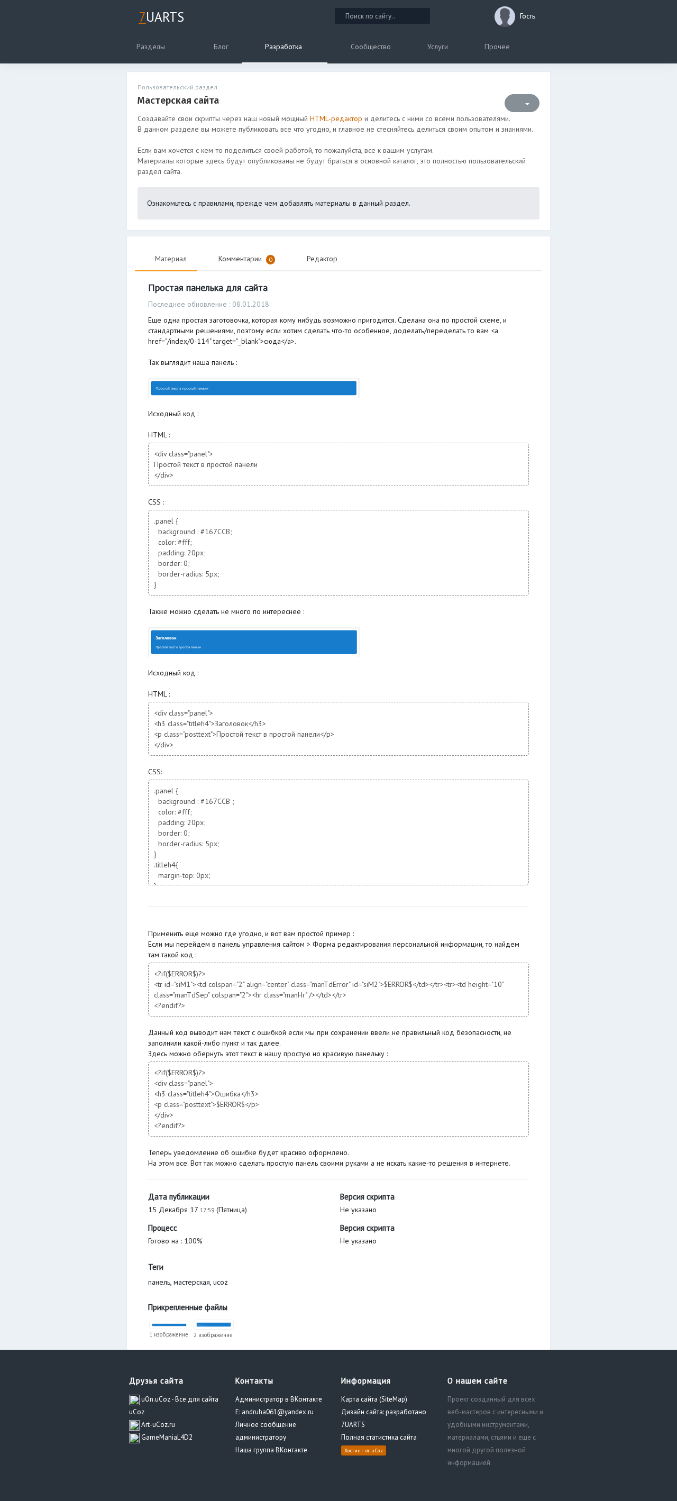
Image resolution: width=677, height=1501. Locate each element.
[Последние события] (452, 16)
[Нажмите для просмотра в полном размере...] (254, 387)
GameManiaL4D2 (166, 1437)
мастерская (191, 1282)
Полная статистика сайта (379, 1437)
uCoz (377, 1450)
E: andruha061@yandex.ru (274, 1411)
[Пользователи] (474, 16)
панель (159, 1282)
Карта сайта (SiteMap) (374, 1399)
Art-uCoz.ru (157, 1424)
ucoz (220, 1282)
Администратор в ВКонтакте (278, 1399)
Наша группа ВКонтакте (271, 1449)
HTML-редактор (336, 118)
